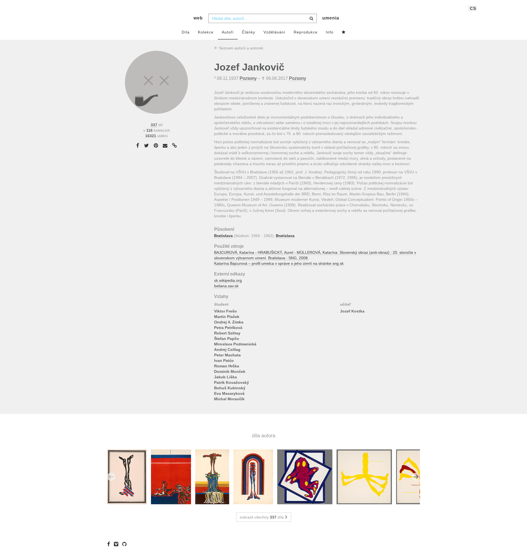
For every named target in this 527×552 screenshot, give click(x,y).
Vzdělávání (274, 32)
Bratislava (223, 235)
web (198, 18)
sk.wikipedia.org (228, 280)
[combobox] (262, 18)
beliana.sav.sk (226, 286)
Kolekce (206, 32)
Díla (186, 32)
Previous (111, 477)
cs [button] (473, 8)
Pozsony (248, 78)
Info (329, 32)
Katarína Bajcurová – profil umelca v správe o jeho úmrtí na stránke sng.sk (279, 263)
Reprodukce (306, 32)
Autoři (228, 32)
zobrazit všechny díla (262, 517)
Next (416, 477)
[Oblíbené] (344, 32)
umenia (330, 18)
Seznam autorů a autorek (240, 48)
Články (248, 32)
